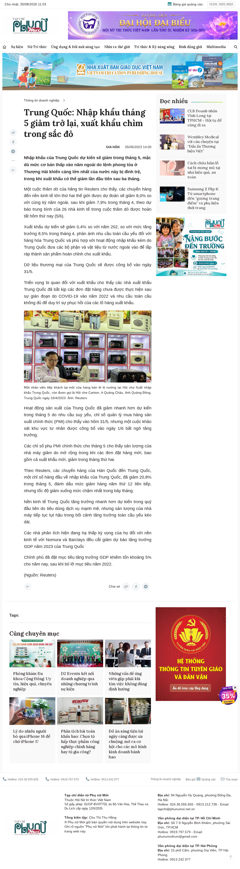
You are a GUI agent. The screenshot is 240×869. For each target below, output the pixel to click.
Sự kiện (17, 47)
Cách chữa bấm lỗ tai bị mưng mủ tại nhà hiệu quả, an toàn (204, 170)
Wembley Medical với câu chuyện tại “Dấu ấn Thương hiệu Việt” (203, 144)
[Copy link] (13, 132)
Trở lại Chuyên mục (27, 586)
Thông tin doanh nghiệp (41, 100)
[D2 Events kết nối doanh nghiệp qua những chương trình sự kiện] (80, 653)
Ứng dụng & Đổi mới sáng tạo (75, 47)
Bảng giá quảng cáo (187, 4)
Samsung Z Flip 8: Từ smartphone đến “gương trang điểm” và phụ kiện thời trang (203, 198)
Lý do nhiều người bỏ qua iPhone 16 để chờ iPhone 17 (31, 736)
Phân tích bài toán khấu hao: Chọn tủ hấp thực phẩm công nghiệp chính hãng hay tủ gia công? (80, 741)
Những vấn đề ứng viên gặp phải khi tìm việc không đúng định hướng (128, 681)
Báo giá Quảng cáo (201, 779)
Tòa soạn (231, 779)
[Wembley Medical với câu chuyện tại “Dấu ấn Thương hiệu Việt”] (172, 142)
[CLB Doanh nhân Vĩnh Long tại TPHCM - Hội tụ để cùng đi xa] (172, 116)
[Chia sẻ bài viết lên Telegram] (13, 151)
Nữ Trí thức (37, 47)
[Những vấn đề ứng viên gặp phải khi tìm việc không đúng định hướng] (128, 653)
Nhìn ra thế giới (117, 47)
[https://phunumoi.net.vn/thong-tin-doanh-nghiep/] (13, 170)
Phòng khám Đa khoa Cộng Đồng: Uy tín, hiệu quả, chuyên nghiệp (32, 681)
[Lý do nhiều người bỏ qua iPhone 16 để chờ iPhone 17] (32, 711)
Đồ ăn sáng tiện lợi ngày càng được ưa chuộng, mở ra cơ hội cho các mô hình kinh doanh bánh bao (127, 744)
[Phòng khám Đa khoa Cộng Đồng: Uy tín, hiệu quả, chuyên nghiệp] (32, 653)
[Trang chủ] (4, 47)
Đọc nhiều (174, 101)
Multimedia (216, 47)
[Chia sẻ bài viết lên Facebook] (13, 142)
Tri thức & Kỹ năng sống (154, 47)
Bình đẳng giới (190, 47)
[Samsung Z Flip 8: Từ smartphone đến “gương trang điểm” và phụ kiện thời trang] (172, 194)
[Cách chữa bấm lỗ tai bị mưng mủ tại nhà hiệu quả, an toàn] (172, 168)
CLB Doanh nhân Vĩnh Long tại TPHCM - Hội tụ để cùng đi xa (205, 118)
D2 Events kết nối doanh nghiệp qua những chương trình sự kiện (79, 681)
